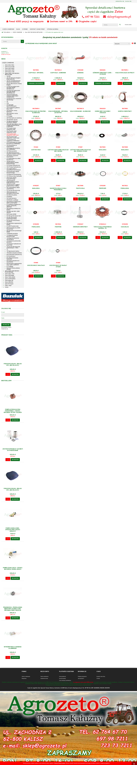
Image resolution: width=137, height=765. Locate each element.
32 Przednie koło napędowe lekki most (12, 134)
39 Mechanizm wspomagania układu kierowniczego (13, 162)
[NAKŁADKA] (102, 135)
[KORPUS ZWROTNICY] (124, 97)
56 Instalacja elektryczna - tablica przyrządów (14, 202)
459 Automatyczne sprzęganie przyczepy (13, 192)
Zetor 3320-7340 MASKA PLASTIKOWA (12, 271)
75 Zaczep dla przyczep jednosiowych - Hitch (13, 247)
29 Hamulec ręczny (12, 119)
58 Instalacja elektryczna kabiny (13, 209)
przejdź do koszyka (5, 54)
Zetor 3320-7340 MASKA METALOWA (12, 74)
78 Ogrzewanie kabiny (13, 251)
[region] (12, 297)
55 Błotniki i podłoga (12, 200)
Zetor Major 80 (9, 280)
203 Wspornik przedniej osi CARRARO (13, 149)
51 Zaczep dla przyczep (13, 190)
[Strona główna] (68, 13)
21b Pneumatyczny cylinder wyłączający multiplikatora (12, 96)
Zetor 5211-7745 (9, 71)
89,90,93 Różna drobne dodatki (13, 268)
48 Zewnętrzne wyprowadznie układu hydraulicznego (13, 182)
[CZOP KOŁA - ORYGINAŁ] (35, 58)
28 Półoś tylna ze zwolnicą (14, 118)
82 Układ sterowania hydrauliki (12, 258)
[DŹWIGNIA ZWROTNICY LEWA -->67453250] (102, 58)
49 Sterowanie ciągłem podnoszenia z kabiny (13, 185)
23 (7, 101)
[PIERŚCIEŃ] (102, 174)
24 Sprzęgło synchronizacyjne (11, 105)
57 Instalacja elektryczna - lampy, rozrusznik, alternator (14, 205)
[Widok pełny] (135, 43)
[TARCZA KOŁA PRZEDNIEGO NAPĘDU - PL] (102, 212)
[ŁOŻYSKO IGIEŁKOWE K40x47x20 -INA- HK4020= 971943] (80, 135)
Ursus (6, 287)
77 (7, 249)
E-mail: (3, 312)
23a (8, 103)
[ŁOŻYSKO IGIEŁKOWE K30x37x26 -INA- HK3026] (58, 135)
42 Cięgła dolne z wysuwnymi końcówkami (14, 169)
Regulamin (24, 678)
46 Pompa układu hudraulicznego (11, 178)
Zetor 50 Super (9, 283)
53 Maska (9, 196)
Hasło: (3, 318)
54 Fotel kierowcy (11, 198)
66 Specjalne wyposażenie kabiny (14, 224)
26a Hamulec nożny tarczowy (12, 114)
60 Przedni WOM (11, 214)
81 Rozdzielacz (11, 256)
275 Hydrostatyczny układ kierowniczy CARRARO (14, 143)
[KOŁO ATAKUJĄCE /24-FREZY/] (124, 58)
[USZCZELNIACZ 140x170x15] (35, 251)
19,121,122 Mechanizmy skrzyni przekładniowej (13, 81)
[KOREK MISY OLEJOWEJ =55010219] (102, 97)
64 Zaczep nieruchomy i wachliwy (13, 221)
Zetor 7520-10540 (10, 277)
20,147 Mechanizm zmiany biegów (14, 84)
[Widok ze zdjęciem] (132, 43)
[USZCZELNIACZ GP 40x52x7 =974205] (58, 251)
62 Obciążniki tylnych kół (14, 216)
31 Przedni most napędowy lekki (11, 128)
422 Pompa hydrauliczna (14, 167)
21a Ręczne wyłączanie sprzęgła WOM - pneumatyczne (13, 92)
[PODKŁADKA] (124, 174)
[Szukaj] (120, 24)
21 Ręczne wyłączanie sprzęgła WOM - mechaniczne (13, 88)
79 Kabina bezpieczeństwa (14, 252)
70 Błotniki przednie (12, 233)
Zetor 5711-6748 (9, 66)
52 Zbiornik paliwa (12, 195)
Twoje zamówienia (44, 676)
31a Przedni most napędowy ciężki (11, 131)
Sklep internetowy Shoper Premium (68, 759)
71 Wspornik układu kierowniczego (12, 236)
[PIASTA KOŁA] (80, 174)
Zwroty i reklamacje (26, 676)
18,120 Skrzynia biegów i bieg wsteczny (14, 78)
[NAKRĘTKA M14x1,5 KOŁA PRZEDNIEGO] (58, 174)
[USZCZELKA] (124, 212)
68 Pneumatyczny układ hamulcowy (13, 228)
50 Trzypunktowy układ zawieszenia (13, 188)
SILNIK (9, 76)
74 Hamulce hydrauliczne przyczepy (14, 244)
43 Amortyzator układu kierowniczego (13, 172)
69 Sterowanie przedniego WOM (14, 231)
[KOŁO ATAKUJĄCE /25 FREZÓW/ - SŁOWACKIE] (35, 97)
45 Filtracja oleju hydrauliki (14, 176)
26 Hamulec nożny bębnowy (12, 111)
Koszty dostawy (62, 678)
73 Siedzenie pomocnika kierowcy (14, 241)
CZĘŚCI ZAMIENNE (8, 62)
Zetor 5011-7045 (9, 70)
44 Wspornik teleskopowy (14, 174)
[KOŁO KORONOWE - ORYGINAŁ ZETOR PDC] (58, 97)
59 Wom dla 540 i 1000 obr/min (13, 212)
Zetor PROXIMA (9, 275)
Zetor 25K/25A (9, 282)
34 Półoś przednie (12, 151)
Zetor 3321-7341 (9, 273)
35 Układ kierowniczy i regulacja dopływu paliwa (14, 153)
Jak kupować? (81, 678)
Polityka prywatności (82, 676)
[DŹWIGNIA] (80, 58)
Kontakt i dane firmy (101, 676)
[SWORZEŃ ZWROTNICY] (80, 212)
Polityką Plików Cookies (59, 763)
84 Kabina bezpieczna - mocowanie (13, 261)
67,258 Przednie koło (13, 226)
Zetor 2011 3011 (9, 65)
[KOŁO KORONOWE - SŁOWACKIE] (80, 97)
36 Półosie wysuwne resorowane (12, 156)
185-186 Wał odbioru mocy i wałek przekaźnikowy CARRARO (14, 125)
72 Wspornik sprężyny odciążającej (13, 238)
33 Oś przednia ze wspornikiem (12, 146)
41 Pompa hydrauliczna (13, 165)
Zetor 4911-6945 (9, 68)
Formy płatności (62, 676)
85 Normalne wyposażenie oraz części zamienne (14, 264)
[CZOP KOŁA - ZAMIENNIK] (58, 58)
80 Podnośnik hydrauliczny (14, 254)
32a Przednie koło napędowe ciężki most (13, 137)
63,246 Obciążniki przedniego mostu (12, 218)
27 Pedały (9, 116)
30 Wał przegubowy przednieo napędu (12, 122)
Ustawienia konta (44, 678)
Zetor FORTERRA (10, 278)
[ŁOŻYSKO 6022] (35, 135)
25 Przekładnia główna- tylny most (13, 108)
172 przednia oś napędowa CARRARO (13, 140)
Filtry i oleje (8, 285)
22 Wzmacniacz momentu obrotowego (14, 99)
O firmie (98, 678)
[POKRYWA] (58, 212)
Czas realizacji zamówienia (65, 680)
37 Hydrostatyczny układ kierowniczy (13, 159)
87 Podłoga (10, 266)
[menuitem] (8, 29)
